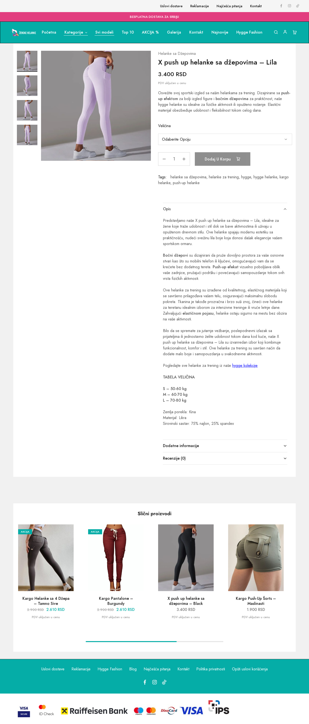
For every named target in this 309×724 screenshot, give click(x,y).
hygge (246, 177)
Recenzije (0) (174, 458)
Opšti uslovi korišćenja (250, 669)
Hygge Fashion (249, 32)
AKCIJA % (150, 32)
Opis (167, 209)
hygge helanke (265, 177)
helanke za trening (224, 177)
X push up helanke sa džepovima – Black (186, 601)
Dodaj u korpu (218, 159)
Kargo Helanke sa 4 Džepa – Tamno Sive (46, 601)
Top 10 (128, 32)
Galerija (174, 32)
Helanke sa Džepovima (177, 53)
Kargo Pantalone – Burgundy (116, 601)
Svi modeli (104, 32)
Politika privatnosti (210, 669)
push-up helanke (186, 183)
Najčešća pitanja (229, 6)
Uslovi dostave (171, 6)
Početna (49, 32)
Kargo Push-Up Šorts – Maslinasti (256, 601)
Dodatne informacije (181, 446)
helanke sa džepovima (188, 177)
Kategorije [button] (73, 32)
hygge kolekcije (245, 365)
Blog (133, 669)
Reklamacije (199, 6)
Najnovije (219, 32)
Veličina (164, 126)
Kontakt (256, 6)
